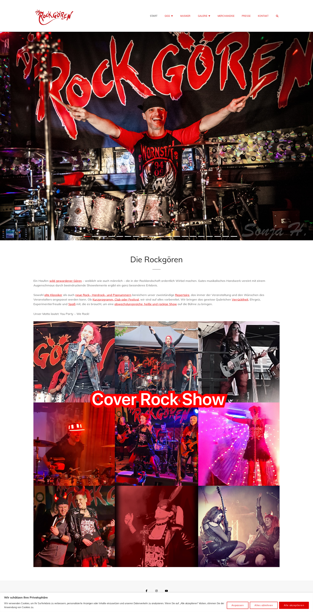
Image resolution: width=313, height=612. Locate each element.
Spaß (71, 304)
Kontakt (263, 15)
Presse (246, 15)
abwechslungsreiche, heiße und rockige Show (145, 304)
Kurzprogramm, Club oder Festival (116, 299)
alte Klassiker (53, 295)
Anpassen (237, 605)
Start (153, 15)
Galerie (203, 15)
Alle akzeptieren (294, 605)
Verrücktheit (240, 299)
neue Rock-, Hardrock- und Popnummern (103, 295)
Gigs (167, 15)
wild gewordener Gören (65, 281)
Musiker (185, 15)
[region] (156, 602)
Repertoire (182, 295)
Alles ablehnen (263, 605)
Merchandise (226, 15)
